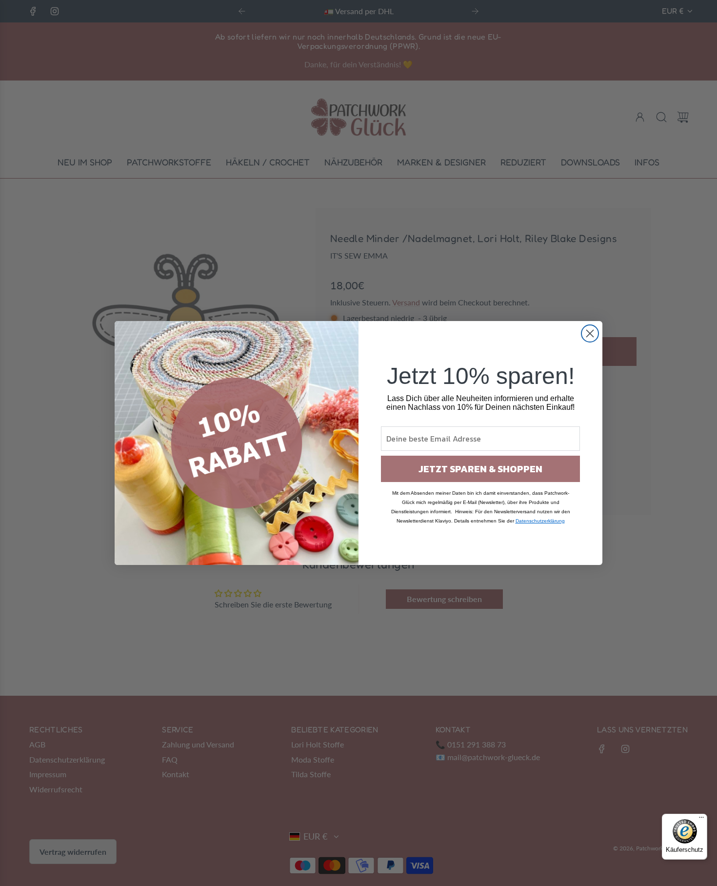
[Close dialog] (589, 333)
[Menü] (701, 820)
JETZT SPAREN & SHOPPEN (480, 469)
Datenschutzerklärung (540, 521)
